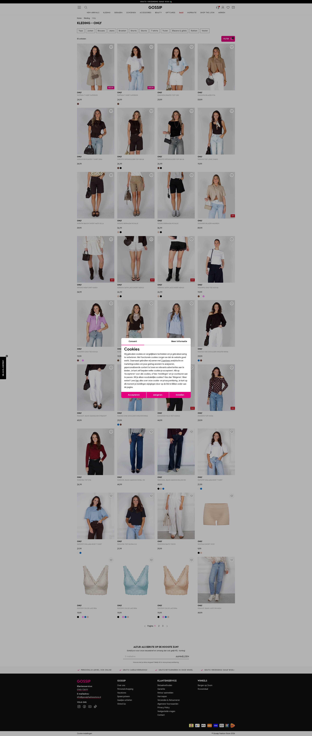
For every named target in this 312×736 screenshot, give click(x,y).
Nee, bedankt (140, 389)
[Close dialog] (200, 340)
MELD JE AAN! (140, 383)
